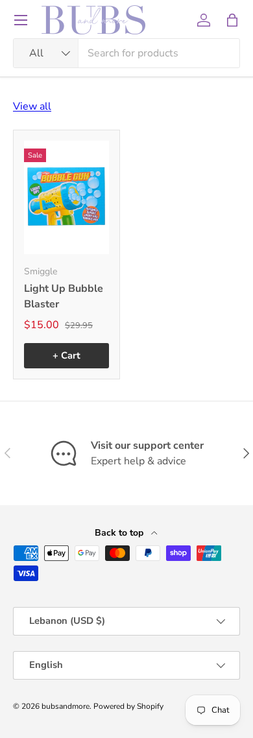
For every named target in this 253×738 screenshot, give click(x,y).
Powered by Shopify (128, 706)
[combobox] (126, 53)
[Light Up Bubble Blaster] (66, 197)
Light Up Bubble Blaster (63, 296)
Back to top (120, 533)
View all (32, 106)
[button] (232, 20)
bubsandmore (66, 706)
